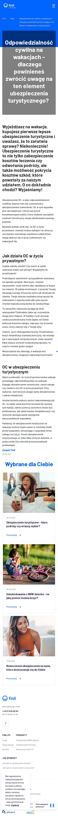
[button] (53, 6)
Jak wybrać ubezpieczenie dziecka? (16, 763)
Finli (4, 18)
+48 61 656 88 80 (10, 711)
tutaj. (8, 805)
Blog (12, 18)
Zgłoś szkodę (7, 745)
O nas (4, 740)
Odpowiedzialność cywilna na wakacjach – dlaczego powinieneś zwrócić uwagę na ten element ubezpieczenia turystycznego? (36, 22)
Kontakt (5, 749)
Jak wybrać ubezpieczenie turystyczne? (18, 768)
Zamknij (15, 805)
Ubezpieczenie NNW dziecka (27, 740)
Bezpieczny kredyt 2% (24, 749)
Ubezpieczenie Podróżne (26, 745)
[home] (9, 6)
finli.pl (16, 434)
